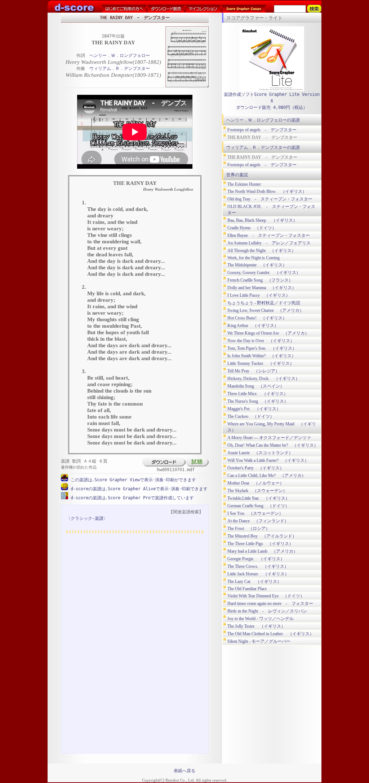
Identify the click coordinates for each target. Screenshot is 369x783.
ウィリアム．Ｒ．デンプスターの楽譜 (263, 147)
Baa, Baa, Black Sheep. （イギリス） (262, 220)
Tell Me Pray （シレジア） (253, 370)
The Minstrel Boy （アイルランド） (262, 536)
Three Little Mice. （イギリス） (257, 393)
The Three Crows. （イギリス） (258, 566)
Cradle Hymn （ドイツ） (251, 227)
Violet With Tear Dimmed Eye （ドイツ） (265, 595)
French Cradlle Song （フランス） (260, 280)
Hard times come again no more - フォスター (270, 603)
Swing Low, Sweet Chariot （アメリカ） (265, 310)
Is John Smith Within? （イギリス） (261, 355)
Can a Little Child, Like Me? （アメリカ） (266, 475)
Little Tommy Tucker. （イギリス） (260, 363)
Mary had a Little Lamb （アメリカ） (262, 551)
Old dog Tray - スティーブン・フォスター (269, 199)
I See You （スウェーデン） (255, 513)
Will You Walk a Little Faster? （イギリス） (268, 460)
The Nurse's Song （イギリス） (257, 401)
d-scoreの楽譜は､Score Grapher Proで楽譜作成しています (131, 497)
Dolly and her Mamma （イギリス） (261, 287)
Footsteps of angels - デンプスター (262, 129)
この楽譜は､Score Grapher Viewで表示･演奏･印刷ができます (132, 479)
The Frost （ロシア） (248, 528)
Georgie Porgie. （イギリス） (256, 558)
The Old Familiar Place (247, 588)
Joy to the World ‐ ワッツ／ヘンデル (260, 618)
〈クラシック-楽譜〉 (87, 518)
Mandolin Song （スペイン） (255, 386)
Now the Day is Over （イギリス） (260, 340)
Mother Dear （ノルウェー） (255, 483)
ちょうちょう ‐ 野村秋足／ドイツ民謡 (263, 302)
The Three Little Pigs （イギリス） (260, 543)
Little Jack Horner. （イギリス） (258, 573)
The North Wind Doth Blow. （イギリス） (267, 191)
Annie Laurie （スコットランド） (260, 452)
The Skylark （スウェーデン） (257, 490)
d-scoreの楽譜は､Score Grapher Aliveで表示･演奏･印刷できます (138, 488)
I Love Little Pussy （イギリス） (258, 295)
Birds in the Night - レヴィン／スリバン (267, 611)
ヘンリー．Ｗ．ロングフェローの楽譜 (263, 120)
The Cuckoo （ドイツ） (250, 416)
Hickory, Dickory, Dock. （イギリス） (263, 378)
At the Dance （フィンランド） (258, 520)
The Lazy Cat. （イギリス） (254, 581)
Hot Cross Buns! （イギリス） (257, 317)
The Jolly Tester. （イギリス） (256, 626)
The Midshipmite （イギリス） (257, 264)
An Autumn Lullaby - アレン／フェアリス (269, 242)
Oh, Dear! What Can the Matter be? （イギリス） (272, 445)
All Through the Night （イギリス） (261, 250)
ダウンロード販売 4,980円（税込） (271, 107)
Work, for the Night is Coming (253, 257)
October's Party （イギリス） (255, 467)
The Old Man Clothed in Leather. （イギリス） (270, 633)
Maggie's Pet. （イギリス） (254, 408)
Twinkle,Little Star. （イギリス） (258, 498)
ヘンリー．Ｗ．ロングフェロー (119, 55)
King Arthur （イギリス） (253, 325)
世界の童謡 (237, 174)
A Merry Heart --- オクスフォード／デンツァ (269, 437)
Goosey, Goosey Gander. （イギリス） (264, 272)
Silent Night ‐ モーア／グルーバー (258, 641)
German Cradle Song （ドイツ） (258, 505)
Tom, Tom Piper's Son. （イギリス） (262, 348)
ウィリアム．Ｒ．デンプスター (119, 68)
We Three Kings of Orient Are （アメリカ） (268, 333)
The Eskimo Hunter (244, 184)
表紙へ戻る (184, 770)
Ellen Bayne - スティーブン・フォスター (268, 235)
